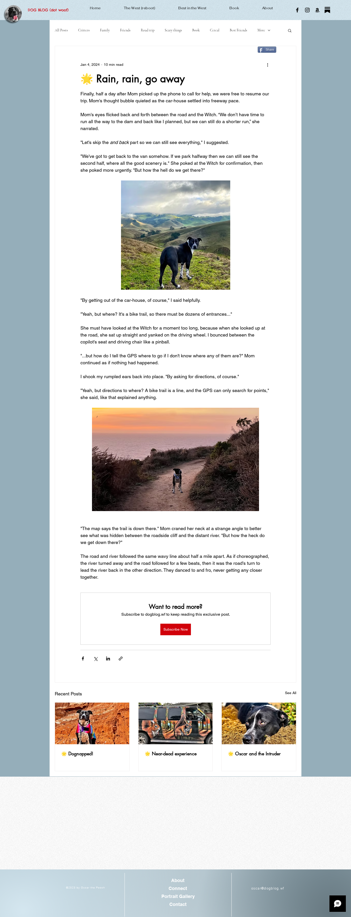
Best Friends (238, 30)
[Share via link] (120, 658)
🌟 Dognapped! (77, 753)
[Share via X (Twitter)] (95, 658)
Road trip (147, 30)
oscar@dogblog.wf (267, 888)
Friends (125, 30)
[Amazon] (317, 10)
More (261, 30)
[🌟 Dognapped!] (92, 723)
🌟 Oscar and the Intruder (254, 753)
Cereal (214, 30)
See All (290, 693)
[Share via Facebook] (82, 658)
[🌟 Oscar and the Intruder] (259, 723)
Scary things (173, 30)
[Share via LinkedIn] (108, 658)
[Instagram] (307, 10)
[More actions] (267, 64)
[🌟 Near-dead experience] (175, 723)
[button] (289, 30)
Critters (84, 30)
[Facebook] (297, 10)
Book (196, 30)
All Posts (61, 30)
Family (105, 30)
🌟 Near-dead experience (171, 753)
